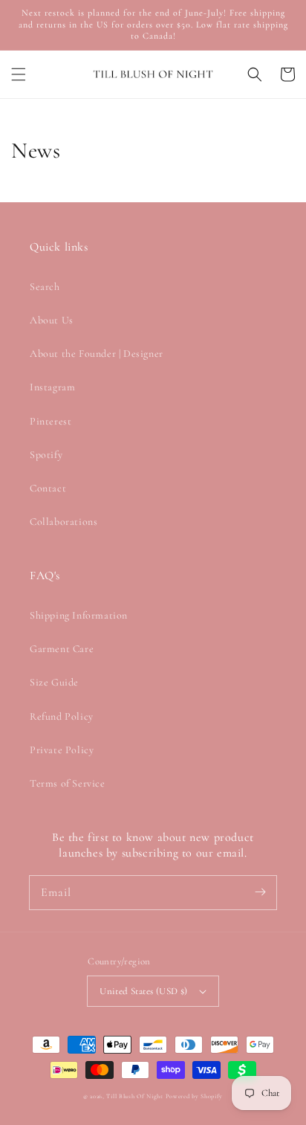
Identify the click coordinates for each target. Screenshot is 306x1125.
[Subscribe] (260, 892)
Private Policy (62, 750)
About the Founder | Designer (96, 353)
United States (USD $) (143, 991)
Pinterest (50, 421)
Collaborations (63, 521)
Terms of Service (67, 783)
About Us (52, 320)
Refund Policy (62, 716)
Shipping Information (79, 615)
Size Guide (54, 682)
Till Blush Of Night (134, 1096)
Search (45, 286)
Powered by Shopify (195, 1096)
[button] (18, 74)
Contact (48, 488)
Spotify (46, 454)
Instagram (52, 387)
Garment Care (62, 648)
